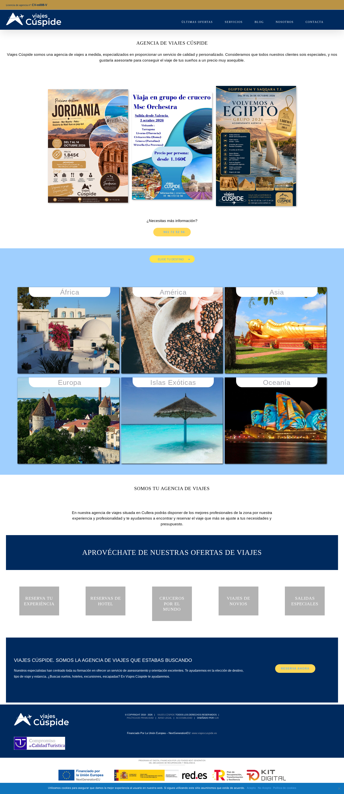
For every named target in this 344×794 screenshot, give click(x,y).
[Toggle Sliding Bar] (336, 20)
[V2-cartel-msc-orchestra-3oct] (172, 94)
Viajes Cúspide (166, 714)
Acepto (251, 787)
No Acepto (264, 787)
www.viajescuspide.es (204, 733)
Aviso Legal (165, 718)
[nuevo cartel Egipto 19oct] (256, 87)
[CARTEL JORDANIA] (88, 90)
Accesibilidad (184, 718)
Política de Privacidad (140, 718)
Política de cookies (284, 787)
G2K (216, 718)
